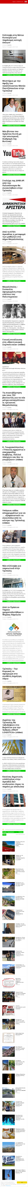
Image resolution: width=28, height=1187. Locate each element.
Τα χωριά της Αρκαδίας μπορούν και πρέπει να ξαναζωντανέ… (20, 1103)
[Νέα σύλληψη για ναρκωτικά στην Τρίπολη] (14, 583)
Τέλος (4, 834)
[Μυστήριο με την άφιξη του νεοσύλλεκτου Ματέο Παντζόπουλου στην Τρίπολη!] (14, 105)
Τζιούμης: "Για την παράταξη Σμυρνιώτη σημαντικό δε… (21, 925)
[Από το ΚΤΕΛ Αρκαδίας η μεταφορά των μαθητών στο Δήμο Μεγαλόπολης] (14, 255)
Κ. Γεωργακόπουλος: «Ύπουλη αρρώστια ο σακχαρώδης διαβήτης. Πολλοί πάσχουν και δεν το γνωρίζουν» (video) (13, 453)
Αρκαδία (9, 45)
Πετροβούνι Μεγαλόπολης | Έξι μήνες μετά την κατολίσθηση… (20, 1062)
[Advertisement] (14, 19)
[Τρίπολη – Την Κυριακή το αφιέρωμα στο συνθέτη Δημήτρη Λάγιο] (14, 694)
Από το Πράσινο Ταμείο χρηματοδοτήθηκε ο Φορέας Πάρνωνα (12, 611)
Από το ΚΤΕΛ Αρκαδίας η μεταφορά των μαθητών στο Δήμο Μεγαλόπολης (13, 235)
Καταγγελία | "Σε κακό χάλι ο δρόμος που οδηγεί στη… (20, 884)
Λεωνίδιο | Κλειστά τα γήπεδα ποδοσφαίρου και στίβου (20, 843)
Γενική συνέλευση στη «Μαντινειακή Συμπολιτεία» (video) (13, 342)
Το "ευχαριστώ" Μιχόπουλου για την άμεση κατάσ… (20, 1144)
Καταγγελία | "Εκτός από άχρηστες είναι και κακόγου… (20, 939)
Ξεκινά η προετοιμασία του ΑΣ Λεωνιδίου (21, 1007)
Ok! (22, 1182)
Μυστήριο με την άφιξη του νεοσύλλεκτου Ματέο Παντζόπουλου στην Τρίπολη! (13, 85)
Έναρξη (5, 832)
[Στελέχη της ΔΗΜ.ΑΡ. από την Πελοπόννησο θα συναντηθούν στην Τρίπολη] (14, 204)
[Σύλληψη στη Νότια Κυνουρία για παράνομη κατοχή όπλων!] (14, 56)
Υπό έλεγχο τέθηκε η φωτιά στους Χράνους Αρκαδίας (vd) (21, 1171)
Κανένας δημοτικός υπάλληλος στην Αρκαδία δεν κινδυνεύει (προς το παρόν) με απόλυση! (13, 781)
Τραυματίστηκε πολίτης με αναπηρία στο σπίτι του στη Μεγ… (21, 994)
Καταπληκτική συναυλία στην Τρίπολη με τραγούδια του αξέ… (20, 1117)
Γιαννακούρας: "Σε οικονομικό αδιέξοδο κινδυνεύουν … (20, 966)
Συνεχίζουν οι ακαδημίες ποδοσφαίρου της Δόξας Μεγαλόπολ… (20, 1158)
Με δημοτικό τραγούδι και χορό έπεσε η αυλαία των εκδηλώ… (20, 1021)
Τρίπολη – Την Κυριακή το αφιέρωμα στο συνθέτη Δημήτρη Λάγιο (11, 673)
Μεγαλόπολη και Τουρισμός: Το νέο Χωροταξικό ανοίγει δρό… (20, 870)
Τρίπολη (9, 93)
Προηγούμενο (10, 832)
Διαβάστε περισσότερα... (14, 75)
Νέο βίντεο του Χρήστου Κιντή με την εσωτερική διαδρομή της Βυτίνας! (11, 136)
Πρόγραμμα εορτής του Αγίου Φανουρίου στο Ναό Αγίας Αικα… (20, 1130)
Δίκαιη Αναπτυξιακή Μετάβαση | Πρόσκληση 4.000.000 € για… (21, 1089)
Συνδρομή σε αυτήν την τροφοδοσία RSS (14, 829)
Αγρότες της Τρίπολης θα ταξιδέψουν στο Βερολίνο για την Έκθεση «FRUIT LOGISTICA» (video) (12, 726)
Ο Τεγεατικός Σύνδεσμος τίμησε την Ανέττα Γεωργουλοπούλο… (20, 953)
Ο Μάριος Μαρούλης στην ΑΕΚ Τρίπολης (20, 1075)
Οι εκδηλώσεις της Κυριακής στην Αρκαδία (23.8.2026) (20, 898)
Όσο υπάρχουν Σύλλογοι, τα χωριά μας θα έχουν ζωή (20, 1048)
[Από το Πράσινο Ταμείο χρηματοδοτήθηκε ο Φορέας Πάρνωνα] (14, 629)
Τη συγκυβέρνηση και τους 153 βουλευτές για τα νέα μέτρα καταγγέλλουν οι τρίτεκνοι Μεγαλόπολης (13, 398)
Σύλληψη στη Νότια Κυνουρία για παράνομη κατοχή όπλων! (13, 39)
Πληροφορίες (8, 1185)
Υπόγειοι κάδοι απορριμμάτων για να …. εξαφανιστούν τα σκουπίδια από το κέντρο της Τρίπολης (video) (13, 516)
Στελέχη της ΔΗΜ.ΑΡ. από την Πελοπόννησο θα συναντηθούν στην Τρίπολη (13, 185)
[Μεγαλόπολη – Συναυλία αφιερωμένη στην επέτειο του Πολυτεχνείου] (14, 311)
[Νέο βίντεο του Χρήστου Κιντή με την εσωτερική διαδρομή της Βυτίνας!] (14, 154)
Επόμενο (21, 832)
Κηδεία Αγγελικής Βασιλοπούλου (20, 1034)
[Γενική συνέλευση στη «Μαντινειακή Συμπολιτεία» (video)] (14, 358)
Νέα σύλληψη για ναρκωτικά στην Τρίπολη (11, 568)
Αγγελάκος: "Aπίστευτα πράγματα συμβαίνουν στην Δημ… (19, 981)
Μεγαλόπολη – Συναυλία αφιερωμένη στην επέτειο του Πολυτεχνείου (11, 291)
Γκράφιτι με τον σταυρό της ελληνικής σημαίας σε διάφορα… (20, 857)
